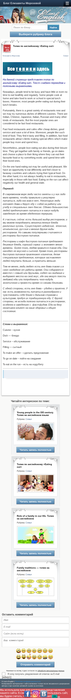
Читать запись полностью (35, 449)
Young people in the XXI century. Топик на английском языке (35, 413)
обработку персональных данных (51, 671)
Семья (65, 56)
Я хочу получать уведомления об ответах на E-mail (33, 674)
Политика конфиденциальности (28, 681)
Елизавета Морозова (11, 56)
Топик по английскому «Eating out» (34, 465)
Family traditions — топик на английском (33, 569)
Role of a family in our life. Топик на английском (35, 517)
